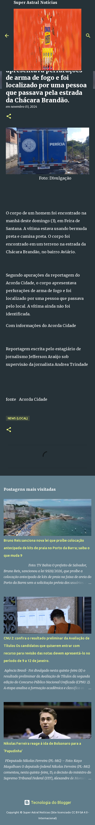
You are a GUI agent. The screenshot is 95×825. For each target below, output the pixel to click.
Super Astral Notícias (35, 2)
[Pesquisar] (88, 35)
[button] (9, 116)
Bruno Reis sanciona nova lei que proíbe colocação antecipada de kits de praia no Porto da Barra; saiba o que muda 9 (47, 548)
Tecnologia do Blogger (50, 802)
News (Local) (18, 418)
